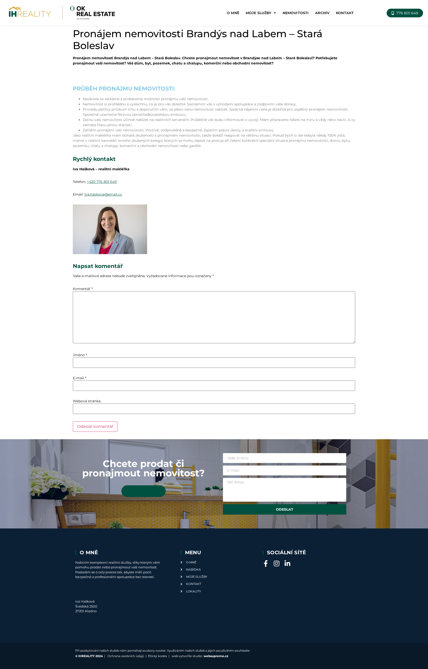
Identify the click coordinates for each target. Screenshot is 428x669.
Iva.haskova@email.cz (103, 194)
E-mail (79, 378)
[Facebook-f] (266, 563)
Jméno (80, 355)
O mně (233, 13)
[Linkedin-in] (287, 563)
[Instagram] (276, 563)
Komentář (83, 289)
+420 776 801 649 (102, 181)
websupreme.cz (216, 656)
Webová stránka (87, 401)
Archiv (322, 13)
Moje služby (258, 13)
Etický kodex (157, 656)
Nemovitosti (296, 13)
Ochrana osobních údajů (125, 656)
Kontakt (345, 13)
